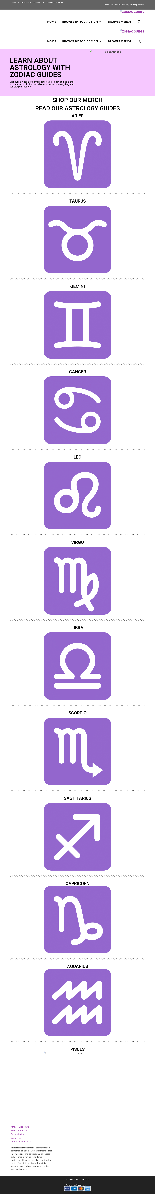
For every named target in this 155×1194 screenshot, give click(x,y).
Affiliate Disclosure (20, 1126)
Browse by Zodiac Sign (80, 22)
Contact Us (15, 2)
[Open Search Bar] (139, 21)
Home (51, 22)
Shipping (36, 2)
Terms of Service (19, 1130)
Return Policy (26, 2)
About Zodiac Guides (55, 2)
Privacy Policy (17, 1134)
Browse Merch (119, 22)
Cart (43, 2)
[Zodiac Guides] (132, 12)
